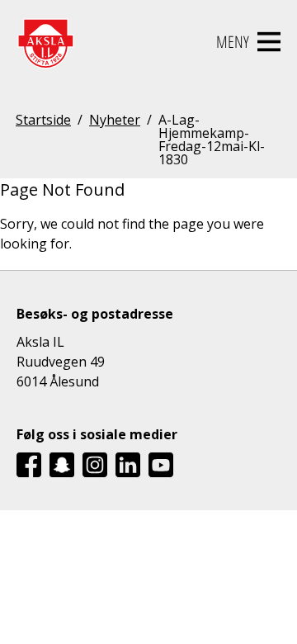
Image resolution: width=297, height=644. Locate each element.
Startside (43, 121)
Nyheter (114, 121)
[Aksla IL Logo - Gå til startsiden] (45, 42)
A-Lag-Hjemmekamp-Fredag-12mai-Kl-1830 (211, 139)
